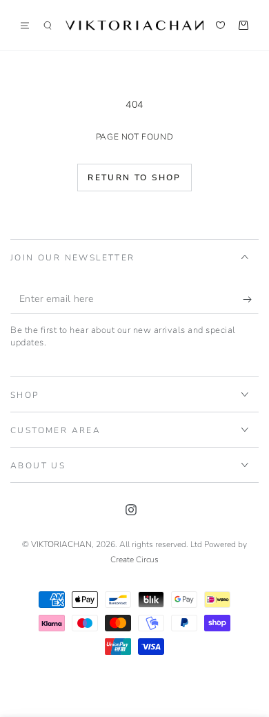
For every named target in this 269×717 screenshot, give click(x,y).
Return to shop (134, 177)
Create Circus (134, 559)
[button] (47, 25)
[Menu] (30, 25)
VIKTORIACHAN (61, 544)
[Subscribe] (251, 300)
